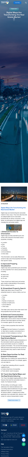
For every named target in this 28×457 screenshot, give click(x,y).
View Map (17, 2)
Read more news (13, 400)
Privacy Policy (5, 454)
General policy (5, 456)
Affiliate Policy (5, 451)
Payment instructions (7, 449)
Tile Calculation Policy (7, 447)
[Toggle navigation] (26, 2)
